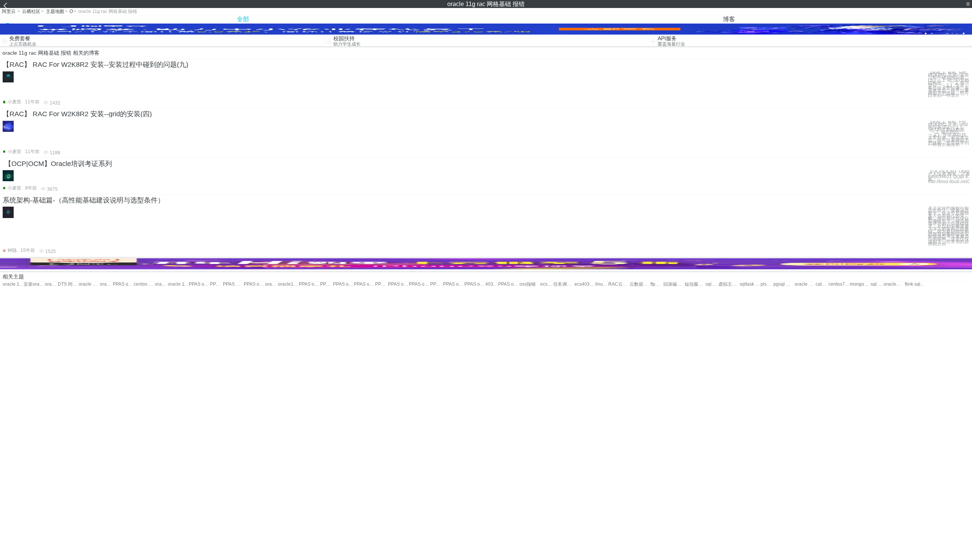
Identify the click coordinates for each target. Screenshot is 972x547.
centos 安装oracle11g (144, 284)
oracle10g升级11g (161, 284)
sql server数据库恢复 (877, 284)
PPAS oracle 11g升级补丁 (398, 284)
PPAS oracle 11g (123, 284)
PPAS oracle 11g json (364, 284)
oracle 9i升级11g (89, 284)
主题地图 (55, 11)
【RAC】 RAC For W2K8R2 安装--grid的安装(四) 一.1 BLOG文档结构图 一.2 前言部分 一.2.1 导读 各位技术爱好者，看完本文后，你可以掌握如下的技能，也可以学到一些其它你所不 (948, 134)
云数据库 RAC (640, 284)
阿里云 (9, 11)
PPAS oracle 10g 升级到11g (419, 284)
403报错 (491, 284)
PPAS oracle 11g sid (309, 284)
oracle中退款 (894, 284)
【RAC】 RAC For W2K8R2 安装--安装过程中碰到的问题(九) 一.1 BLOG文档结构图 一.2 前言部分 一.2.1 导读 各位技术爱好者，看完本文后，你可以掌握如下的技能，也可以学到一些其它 (948, 84)
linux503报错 (601, 284)
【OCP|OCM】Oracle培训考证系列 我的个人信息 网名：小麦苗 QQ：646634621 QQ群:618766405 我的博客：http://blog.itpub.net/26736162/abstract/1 (948, 176)
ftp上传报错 (656, 284)
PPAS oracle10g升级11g (381, 284)
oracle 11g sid (106, 284)
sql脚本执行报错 (711, 284)
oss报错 (527, 284)
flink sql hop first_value (915, 284)
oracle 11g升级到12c (271, 284)
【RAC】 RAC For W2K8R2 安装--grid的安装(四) (77, 114)
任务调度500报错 (563, 284)
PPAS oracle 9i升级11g (343, 284)
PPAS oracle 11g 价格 (254, 284)
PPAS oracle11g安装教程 (326, 284)
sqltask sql (750, 284)
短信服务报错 (695, 284)
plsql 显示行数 (767, 284)
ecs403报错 (546, 284)
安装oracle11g (34, 284)
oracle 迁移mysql (805, 284)
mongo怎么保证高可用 (860, 284)
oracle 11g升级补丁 (178, 284)
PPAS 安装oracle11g (233, 284)
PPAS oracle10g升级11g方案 (436, 284)
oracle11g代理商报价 (288, 284)
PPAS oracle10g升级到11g (474, 284)
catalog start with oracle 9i (822, 284)
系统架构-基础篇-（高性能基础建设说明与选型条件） (83, 200)
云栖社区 (31, 11)
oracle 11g (13, 284)
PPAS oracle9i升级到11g (508, 284)
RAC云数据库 (618, 284)
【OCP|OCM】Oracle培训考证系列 (58, 164)
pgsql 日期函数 (783, 284)
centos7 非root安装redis (838, 284)
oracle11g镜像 (51, 284)
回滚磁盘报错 (673, 284)
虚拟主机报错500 (728, 284)
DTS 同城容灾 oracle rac (68, 284)
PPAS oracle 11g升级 (216, 284)
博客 (729, 19)
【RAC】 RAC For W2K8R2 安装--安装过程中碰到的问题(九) (95, 64)
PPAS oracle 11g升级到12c (453, 284)
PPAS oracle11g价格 (199, 284)
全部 (243, 19)
